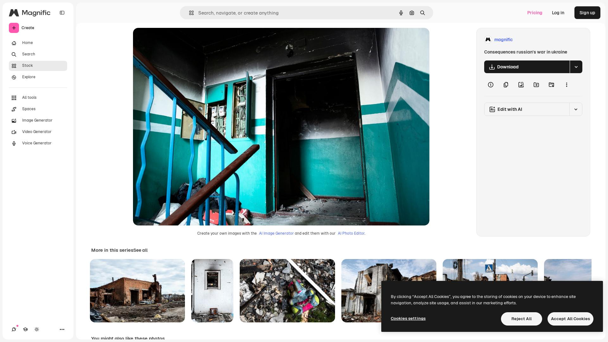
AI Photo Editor (351, 233)
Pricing (534, 13)
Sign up (587, 13)
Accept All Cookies (570, 318)
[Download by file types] (576, 66)
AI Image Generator (276, 233)
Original (173, 40)
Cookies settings (408, 318)
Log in (558, 13)
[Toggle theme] (37, 329)
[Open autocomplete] (189, 12)
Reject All (521, 318)
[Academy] (25, 329)
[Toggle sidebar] (62, 13)
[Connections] (14, 329)
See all (140, 250)
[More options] (566, 84)
